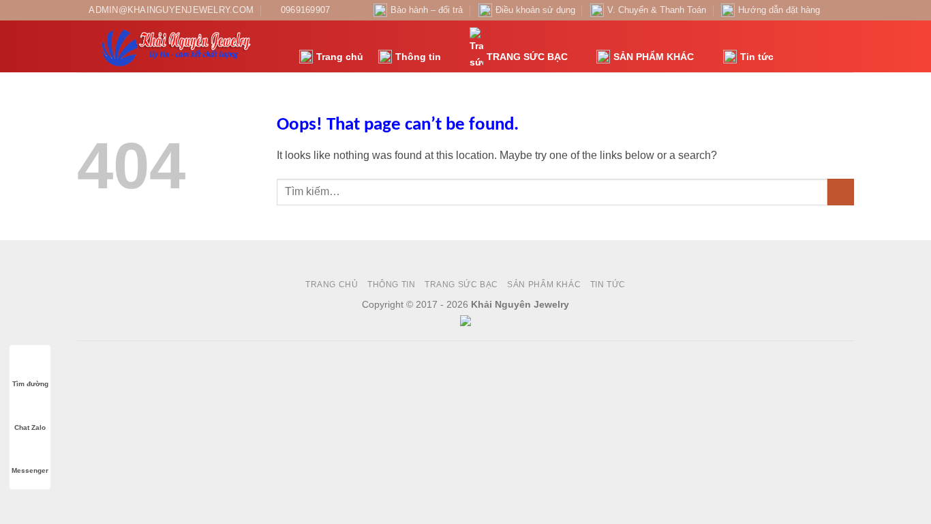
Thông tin (418, 56)
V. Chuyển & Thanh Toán (656, 10)
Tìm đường (30, 384)
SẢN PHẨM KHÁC (653, 56)
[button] (791, 46)
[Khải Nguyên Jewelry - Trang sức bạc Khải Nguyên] (178, 46)
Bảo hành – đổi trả (427, 10)
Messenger (30, 470)
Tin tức (757, 56)
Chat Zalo (30, 427)
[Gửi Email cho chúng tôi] (847, 10)
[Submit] (840, 192)
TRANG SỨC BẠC (527, 56)
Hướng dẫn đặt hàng (779, 10)
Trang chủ (339, 56)
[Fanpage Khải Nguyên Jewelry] (834, 10)
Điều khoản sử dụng (535, 10)
